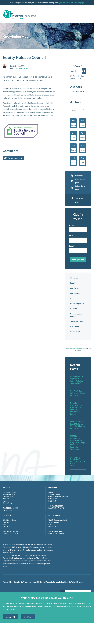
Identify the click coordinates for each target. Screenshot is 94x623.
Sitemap (80, 582)
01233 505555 (12, 508)
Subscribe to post (80, 187)
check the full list (79, 603)
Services (73, 283)
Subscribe (79, 175)
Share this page (79, 200)
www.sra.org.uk (26, 561)
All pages (72, 77)
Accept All (10, 617)
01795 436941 (57, 531)
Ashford (6, 487)
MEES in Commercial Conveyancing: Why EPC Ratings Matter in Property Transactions (77, 442)
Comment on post (80, 181)
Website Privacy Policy (55, 582)
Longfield (7, 515)
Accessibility (7, 582)
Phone (71, 236)
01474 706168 (12, 531)
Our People (75, 293)
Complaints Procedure (22, 582)
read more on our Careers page (72, 2)
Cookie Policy (70, 582)
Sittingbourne (54, 515)
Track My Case (76, 321)
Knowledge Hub (77, 303)
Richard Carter (22, 68)
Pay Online (74, 326)
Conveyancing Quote (76, 315)
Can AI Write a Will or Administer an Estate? (78, 393)
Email (71, 246)
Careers (73, 308)
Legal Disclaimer (38, 582)
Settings (28, 617)
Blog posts (81, 77)
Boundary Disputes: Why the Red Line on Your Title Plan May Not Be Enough (76, 408)
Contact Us (75, 331)
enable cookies (76, 348)
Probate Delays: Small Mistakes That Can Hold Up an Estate (77, 425)
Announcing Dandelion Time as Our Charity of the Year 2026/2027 (77, 461)
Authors (76, 87)
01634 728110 (57, 506)
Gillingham (52, 487)
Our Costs (74, 288)
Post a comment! (15, 158)
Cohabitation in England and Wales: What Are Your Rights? (77, 379)
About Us (74, 278)
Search (77, 66)
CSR (72, 298)
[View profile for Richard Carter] (5, 66)
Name (71, 225)
